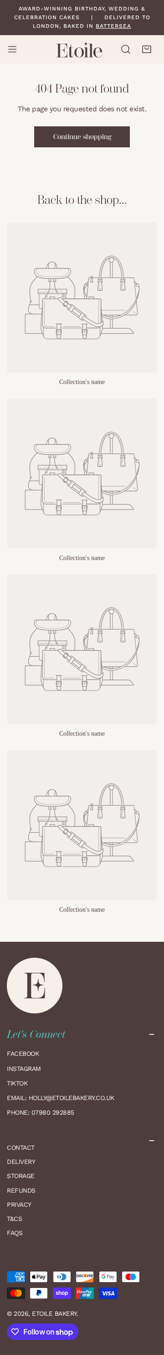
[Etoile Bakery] (79, 49)
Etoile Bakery (54, 1313)
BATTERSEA (113, 26)
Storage (21, 1175)
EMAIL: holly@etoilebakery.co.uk (61, 1097)
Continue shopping (82, 137)
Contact (21, 1147)
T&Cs (14, 1218)
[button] (146, 49)
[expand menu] (12, 49)
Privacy (19, 1204)
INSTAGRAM (24, 1068)
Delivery (21, 1161)
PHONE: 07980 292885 (40, 1112)
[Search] (126, 49)
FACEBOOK (23, 1053)
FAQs (14, 1232)
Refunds (21, 1190)
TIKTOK (17, 1083)
